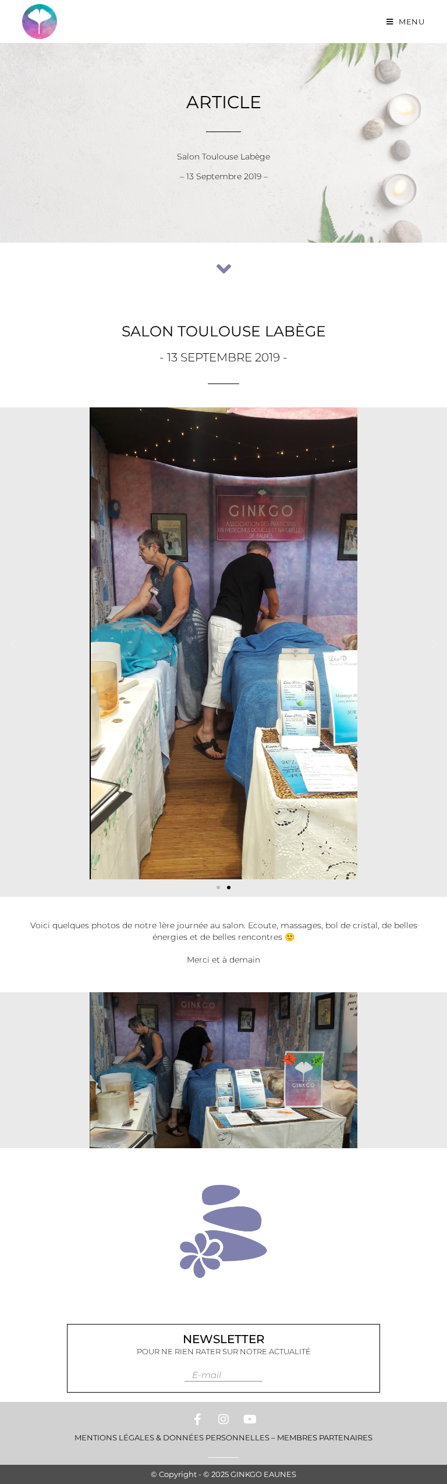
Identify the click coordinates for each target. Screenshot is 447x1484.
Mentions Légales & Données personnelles (171, 1437)
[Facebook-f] (197, 1419)
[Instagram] (223, 1419)
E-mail (206, 1374)
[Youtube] (249, 1419)
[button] (13, 643)
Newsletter (224, 1339)
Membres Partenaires (324, 1437)
